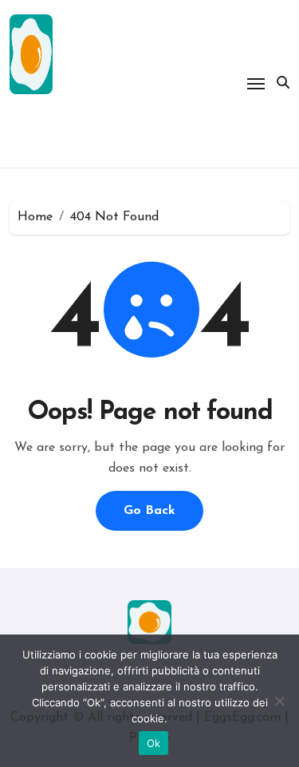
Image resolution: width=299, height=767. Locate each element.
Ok (154, 743)
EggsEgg (64, 127)
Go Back (149, 510)
